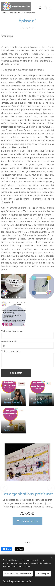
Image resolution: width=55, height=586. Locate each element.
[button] (40, 7)
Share (8, 549)
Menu (51, 7)
